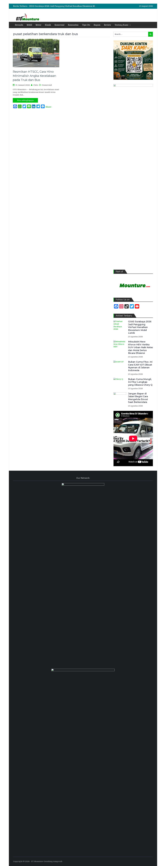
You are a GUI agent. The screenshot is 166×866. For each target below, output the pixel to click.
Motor (38, 25)
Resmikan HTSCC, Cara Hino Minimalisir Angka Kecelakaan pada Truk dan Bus (34, 76)
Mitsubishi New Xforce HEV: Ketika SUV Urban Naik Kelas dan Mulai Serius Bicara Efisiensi (140, 347)
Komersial (59, 25)
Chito (35, 85)
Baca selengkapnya (25, 100)
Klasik (48, 25)
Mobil (29, 25)
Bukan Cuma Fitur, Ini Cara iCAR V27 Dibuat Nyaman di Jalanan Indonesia (140, 366)
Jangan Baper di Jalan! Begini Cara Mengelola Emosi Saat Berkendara (138, 397)
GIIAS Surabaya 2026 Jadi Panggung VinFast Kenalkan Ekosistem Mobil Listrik (67, 6)
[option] (63, 6)
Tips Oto (86, 25)
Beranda (19, 25)
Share (48, 107)
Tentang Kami (121, 25)
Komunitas (73, 25)
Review (107, 25)
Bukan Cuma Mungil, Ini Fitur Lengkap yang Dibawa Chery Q (140, 382)
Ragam (97, 25)
